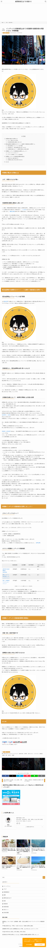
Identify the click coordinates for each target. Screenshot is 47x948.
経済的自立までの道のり (23, 1)
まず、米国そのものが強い (13, 140)
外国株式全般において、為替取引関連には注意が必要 (18, 149)
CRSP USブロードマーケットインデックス (10, 753)
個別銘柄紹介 (6, 892)
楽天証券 (8, 431)
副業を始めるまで (7, 897)
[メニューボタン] (1, 1)
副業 (5, 894)
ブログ (5, 889)
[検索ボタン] (45, 1)
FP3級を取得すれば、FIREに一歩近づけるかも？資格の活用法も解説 (17, 925)
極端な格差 (12, 211)
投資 (4, 32)
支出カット (6, 909)
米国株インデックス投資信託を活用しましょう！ (16, 151)
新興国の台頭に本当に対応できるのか (15, 159)
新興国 (3, 755)
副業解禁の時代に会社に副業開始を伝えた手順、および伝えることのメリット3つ (20, 928)
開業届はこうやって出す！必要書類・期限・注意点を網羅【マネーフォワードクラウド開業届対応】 (23, 922)
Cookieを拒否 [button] (29, 944)
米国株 (13, 755)
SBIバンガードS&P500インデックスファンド (6, 576)
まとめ (7, 161)
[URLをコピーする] (41, 776)
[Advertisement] (23, 12)
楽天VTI (9, 755)
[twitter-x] (19, 823)
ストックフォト (7, 886)
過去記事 (6, 301)
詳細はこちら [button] (39, 941)
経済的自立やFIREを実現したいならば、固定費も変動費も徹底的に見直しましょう (20, 934)
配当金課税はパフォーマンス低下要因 (15, 145)
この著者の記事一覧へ (29, 826)
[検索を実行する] (44, 877)
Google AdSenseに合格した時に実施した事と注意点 (13, 931)
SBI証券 (3, 431)
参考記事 (38, 542)
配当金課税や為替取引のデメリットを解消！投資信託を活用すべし (20, 144)
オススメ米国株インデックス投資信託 (15, 154)
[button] (5, 776)
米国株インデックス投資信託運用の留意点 (15, 156)
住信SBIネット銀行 (6, 414)
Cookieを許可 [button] (39, 944)
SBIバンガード (30, 753)
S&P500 (25, 753)
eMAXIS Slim (21, 753)
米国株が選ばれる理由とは (12, 138)
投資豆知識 (7, 32)
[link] (17, 823)
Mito (8, 824)
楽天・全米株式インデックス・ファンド (6, 582)
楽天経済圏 (6, 912)
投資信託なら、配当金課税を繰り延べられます (17, 147)
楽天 (6, 755)
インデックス (36, 753)
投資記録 (6, 903)
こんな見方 (23, 209)
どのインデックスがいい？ (13, 152)
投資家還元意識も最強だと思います (15, 142)
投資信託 (41, 753)
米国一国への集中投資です (13, 158)
